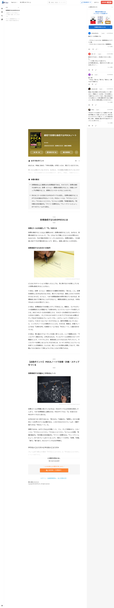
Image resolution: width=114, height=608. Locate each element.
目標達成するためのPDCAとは (13, 10)
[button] (100, 41)
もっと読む (110, 46)
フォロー (103, 33)
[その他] (76, 152)
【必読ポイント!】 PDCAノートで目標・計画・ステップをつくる (13, 14)
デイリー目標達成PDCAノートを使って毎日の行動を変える (13, 19)
